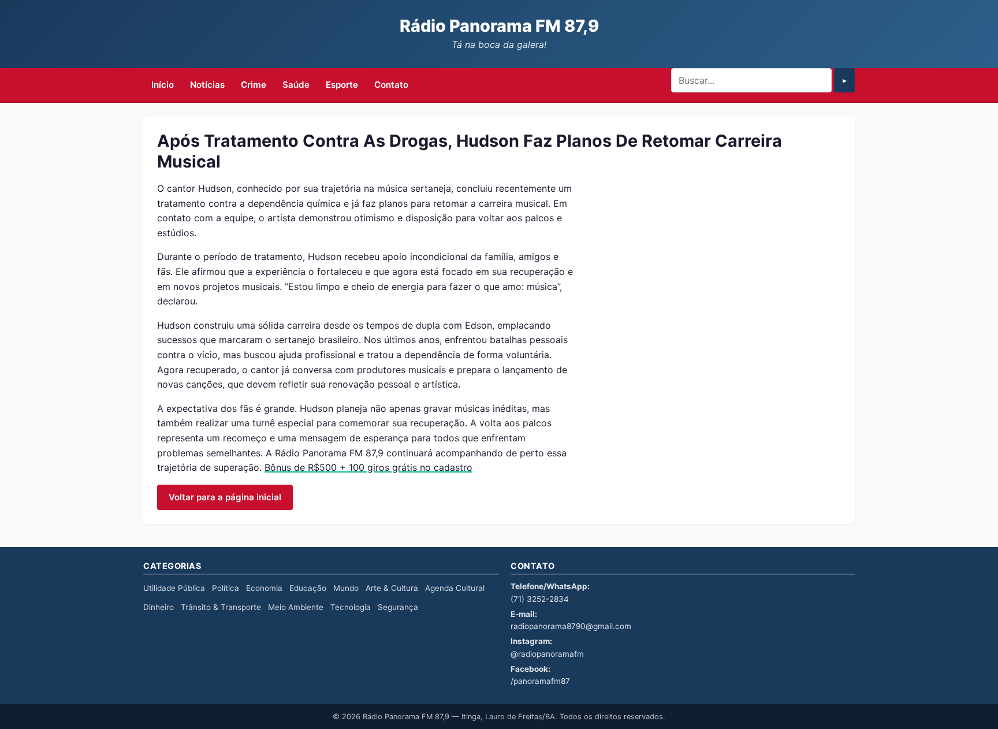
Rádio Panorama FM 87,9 (499, 26)
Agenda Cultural (455, 588)
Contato (391, 84)
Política (225, 588)
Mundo (346, 588)
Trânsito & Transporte (221, 607)
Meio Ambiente (295, 607)
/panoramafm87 (540, 681)
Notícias (207, 84)
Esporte (342, 84)
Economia (264, 588)
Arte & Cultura (392, 588)
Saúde (296, 84)
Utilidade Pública (174, 588)
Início (162, 84)
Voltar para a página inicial (225, 497)
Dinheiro (158, 607)
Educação (307, 588)
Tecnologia (350, 607)
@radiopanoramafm (547, 654)
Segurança (398, 607)
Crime (253, 84)
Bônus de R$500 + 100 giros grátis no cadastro (368, 467)
